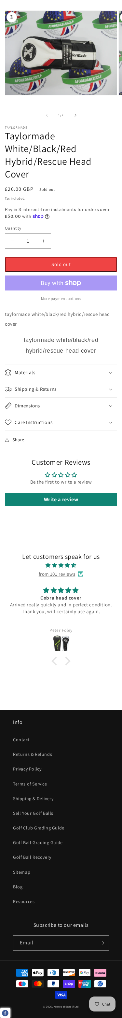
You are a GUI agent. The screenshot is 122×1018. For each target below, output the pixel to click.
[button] (61, 372)
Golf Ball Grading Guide (38, 842)
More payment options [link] (61, 298)
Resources (23, 901)
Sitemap (21, 872)
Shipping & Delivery (33, 798)
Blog (17, 887)
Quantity (13, 228)
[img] (61, 565)
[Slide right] (75, 115)
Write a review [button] (61, 499)
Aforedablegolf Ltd (66, 1006)
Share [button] (18, 440)
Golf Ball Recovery (32, 857)
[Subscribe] (101, 943)
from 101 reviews (57, 574)
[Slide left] (47, 115)
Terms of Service (30, 784)
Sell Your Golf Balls (33, 813)
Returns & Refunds (32, 754)
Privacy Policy (27, 769)
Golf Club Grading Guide (38, 828)
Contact (21, 739)
